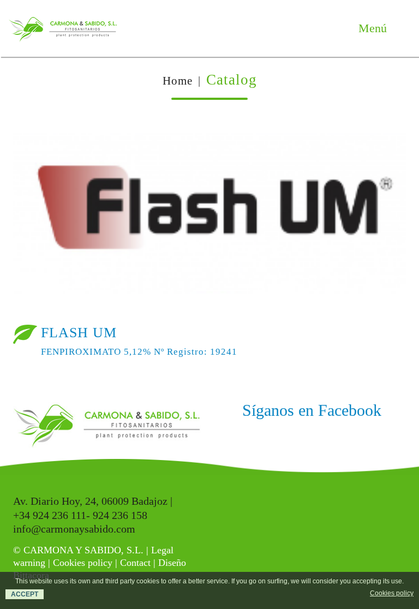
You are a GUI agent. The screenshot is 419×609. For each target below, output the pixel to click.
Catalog (231, 79)
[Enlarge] (387, 149)
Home (178, 80)
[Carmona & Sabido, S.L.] (62, 28)
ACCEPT (24, 594)
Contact (135, 562)
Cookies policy (82, 562)
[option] (209, 217)
